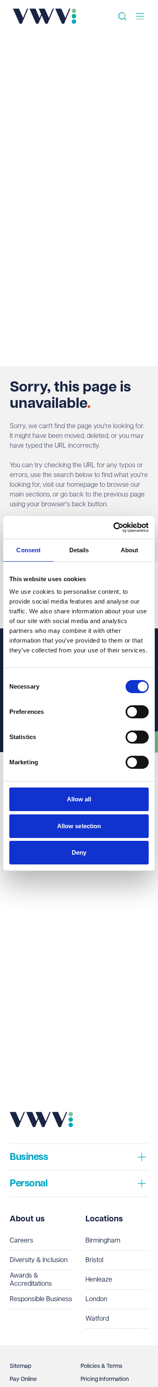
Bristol (94, 1260)
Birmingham (102, 1240)
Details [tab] (79, 550)
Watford (97, 1318)
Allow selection (79, 826)
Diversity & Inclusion (39, 1260)
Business (29, 1157)
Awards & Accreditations (31, 1279)
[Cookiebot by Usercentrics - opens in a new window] (114, 527)
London (96, 1299)
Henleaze (98, 1279)
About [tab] (130, 550)
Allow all (79, 799)
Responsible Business (41, 1299)
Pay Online (23, 1379)
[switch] (137, 711)
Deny (79, 852)
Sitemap (20, 1366)
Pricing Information (105, 1379)
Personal (28, 1183)
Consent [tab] (28, 550)
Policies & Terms (101, 1366)
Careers (21, 1240)
